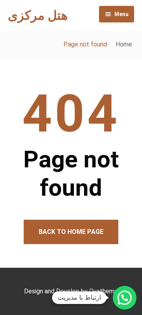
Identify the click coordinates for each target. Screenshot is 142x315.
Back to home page (71, 231)
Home (124, 44)
